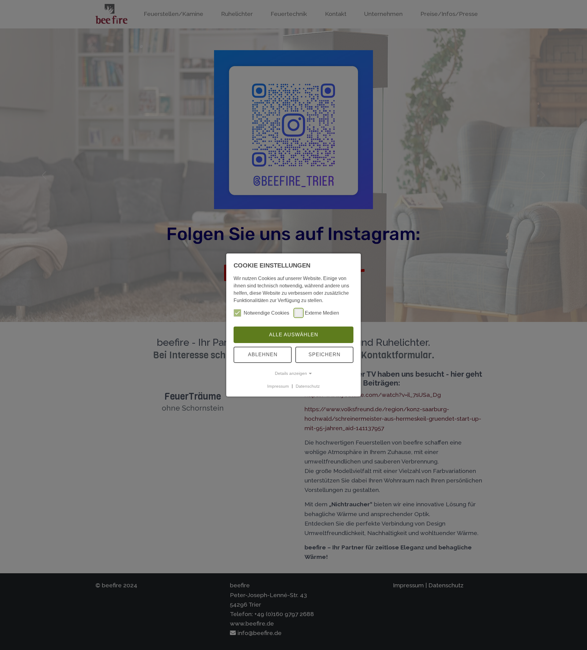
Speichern (324, 354)
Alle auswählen (293, 334)
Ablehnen (263, 354)
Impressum (278, 385)
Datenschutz (308, 385)
